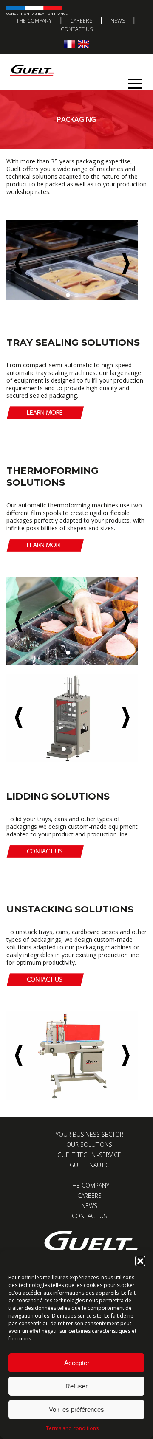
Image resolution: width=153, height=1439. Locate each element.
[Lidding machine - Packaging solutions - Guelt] (72, 718)
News (117, 20)
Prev (19, 263)
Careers (81, 20)
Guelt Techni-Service (89, 1155)
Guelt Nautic (89, 1165)
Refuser (76, 1386)
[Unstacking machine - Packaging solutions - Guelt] (72, 1055)
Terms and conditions (72, 1428)
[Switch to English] (83, 44)
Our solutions (89, 1144)
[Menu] (135, 81)
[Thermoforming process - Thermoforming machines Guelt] (72, 621)
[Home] (73, 61)
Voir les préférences (76, 1409)
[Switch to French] (69, 44)
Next (126, 263)
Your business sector (89, 1134)
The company (34, 20)
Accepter (76, 1362)
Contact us (77, 29)
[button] (140, 1261)
